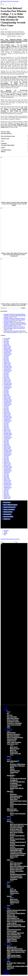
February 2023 (7, 397)
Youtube (6, 971)
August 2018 (7, 472)
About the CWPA (8, 516)
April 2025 (6, 360)
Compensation (14, 772)
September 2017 (8, 487)
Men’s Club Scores (15, 864)
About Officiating (12, 761)
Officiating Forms (15, 771)
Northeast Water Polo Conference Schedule (16, 830)
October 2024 (7, 369)
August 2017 (7, 488)
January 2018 (7, 481)
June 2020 (6, 441)
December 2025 (8, 349)
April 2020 (6, 444)
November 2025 (8, 351)
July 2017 (6, 490)
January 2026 (7, 348)
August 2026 (7, 338)
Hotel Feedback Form (13, 918)
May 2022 (6, 409)
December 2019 (8, 449)
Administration (8, 512)
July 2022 (6, 406)
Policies (12, 769)
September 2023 (8, 387)
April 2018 (6, 477)
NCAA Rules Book (15, 798)
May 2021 (6, 426)
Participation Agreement (14, 929)
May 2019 (6, 459)
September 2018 (8, 470)
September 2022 (8, 403)
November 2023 (8, 384)
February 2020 (7, 447)
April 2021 (6, 427)
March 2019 (7, 462)
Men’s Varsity (14, 747)
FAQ (8, 713)
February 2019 (7, 463)
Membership (7, 729)
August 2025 (7, 355)
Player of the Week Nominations (16, 921)
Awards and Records (9, 507)
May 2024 (6, 376)
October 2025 (7, 352)
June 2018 (6, 474)
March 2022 (7, 412)
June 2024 (6, 374)
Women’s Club (14, 752)
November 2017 (8, 484)
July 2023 (6, 390)
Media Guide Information (14, 925)
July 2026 (6, 339)
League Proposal (11, 923)
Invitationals (13, 879)
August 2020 (7, 438)
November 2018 (8, 468)
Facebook (6, 974)
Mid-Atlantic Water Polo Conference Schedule (17, 826)
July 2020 (6, 440)
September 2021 (8, 420)
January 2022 (7, 415)
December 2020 (8, 433)
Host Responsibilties (16, 876)
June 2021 (6, 424)
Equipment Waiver (12, 916)
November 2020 (8, 434)
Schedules (7, 818)
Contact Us (7, 519)
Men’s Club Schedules (16, 863)
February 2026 (7, 346)
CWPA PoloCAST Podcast (14, 957)
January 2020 (7, 448)
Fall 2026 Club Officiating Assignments (17, 782)
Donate (6, 960)
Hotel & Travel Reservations (15, 737)
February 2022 (7, 413)
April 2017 (6, 494)
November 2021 (8, 417)
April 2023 (6, 394)
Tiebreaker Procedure (16, 877)
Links (8, 726)
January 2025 (7, 364)
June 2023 (6, 391)
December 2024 (8, 366)
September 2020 (8, 437)
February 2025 (7, 363)
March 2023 (7, 395)
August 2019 (7, 455)
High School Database (13, 736)
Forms (6, 907)
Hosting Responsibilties (17, 848)
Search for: (3, 308)
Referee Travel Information (18, 813)
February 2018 (7, 480)
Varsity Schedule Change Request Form (17, 856)
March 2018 (7, 479)
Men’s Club (13, 750)
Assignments (10, 775)
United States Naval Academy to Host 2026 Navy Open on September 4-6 (14, 331)
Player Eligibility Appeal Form (15, 933)
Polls (5, 884)
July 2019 (6, 456)
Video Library (14, 799)
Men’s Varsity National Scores (18, 824)
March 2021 (7, 429)
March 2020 (7, 445)
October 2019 (7, 452)
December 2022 (8, 399)
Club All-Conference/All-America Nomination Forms (16, 911)
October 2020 (7, 435)
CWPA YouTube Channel (13, 955)
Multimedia (7, 944)
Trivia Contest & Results (14, 725)
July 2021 (6, 423)
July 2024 (6, 373)
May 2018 (6, 476)
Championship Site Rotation (18, 853)
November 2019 (8, 451)
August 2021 (7, 422)
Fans (5, 710)
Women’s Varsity (14, 748)
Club (5, 709)
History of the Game (12, 720)
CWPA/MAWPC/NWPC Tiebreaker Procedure (16, 851)
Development (7, 514)
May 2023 (6, 392)
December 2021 (8, 416)
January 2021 (7, 431)
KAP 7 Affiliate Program (10, 505)
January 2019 (7, 465)
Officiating (7, 758)
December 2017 (8, 483)
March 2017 (7, 495)
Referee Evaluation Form (14, 936)
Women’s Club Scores (16, 869)
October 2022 (7, 402)
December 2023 (8, 383)
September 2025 (8, 353)
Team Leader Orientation (14, 742)
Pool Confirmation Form (13, 934)
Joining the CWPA (12, 739)
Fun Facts (10, 715)
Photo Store (7, 502)
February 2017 (7, 497)
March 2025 (7, 362)
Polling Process (14, 893)
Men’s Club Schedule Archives (18, 866)
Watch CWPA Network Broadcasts (16, 950)
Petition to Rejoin (12, 931)
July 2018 (6, 473)
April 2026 (6, 344)
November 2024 (8, 367)
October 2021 (7, 419)
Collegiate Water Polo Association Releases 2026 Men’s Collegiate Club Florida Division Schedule (15, 316)
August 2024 (7, 371)
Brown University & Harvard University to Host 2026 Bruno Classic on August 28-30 (14, 327)
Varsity (6, 707)
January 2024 (7, 381)
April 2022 (6, 410)
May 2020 (6, 442)
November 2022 (8, 401)
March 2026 (7, 345)
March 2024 (7, 378)
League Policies (11, 741)
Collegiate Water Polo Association (10, 539)
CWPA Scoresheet (12, 941)
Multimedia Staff (12, 947)
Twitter (6, 972)
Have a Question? (12, 717)
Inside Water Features (13, 721)
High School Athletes (13, 718)
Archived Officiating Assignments (16, 785)
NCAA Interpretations (16, 796)
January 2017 (7, 498)
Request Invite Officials (17, 788)
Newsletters (13, 794)
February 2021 (7, 430)
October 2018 (7, 469)
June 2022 (6, 408)
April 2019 (6, 461)
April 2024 (6, 377)
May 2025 (6, 359)
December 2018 (8, 466)
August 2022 (7, 405)
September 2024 (8, 370)
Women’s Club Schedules (17, 868)
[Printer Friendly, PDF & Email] (14, 36)
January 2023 (7, 398)
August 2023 (7, 388)
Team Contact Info (12, 744)
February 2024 (7, 380)
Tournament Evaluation (13, 938)
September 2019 (8, 454)
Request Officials (12, 939)
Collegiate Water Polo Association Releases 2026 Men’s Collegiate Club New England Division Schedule (14, 320)
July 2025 (6, 356)
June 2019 (6, 458)
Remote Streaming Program (15, 949)
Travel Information (12, 810)
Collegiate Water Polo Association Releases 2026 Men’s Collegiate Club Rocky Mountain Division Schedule (15, 324)
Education (10, 791)
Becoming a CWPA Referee (17, 764)
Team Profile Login (15, 753)
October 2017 (7, 486)
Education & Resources (13, 734)
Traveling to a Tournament (14, 723)
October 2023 (7, 385)
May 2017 (6, 493)
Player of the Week (9, 509)
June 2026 (6, 341)
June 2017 (6, 491)
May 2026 (6, 342)
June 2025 (6, 358)
